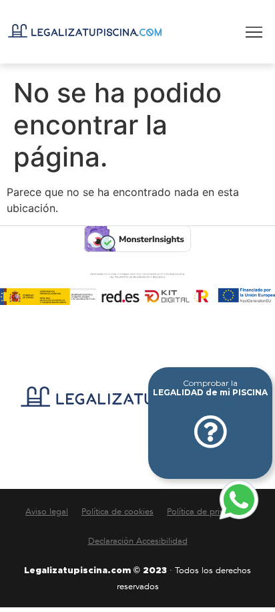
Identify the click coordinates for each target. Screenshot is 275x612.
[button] (254, 32)
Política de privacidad (208, 512)
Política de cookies (117, 512)
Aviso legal (46, 512)
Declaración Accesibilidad (138, 541)
